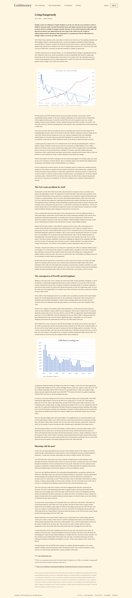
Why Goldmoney (40, 5)
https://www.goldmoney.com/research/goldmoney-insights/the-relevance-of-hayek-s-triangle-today (64, 566)
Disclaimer (115, 595)
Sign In (114, 5)
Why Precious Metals (54, 5)
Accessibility (107, 595)
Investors (78, 5)
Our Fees (80, 595)
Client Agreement (88, 595)
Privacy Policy (98, 595)
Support (106, 5)
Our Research (68, 5)
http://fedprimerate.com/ (45, 556)
